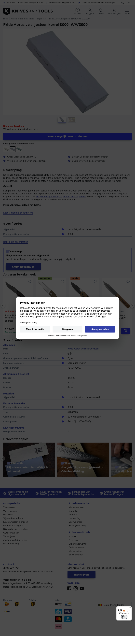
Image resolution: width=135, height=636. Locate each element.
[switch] (124, 617)
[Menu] (130, 608)
